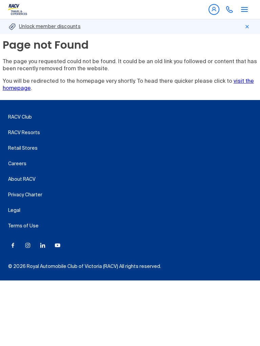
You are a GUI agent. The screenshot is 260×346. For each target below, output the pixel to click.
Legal (14, 210)
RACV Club (20, 117)
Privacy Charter (25, 195)
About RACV (22, 179)
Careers (17, 164)
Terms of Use (23, 226)
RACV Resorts (24, 132)
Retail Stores (23, 148)
